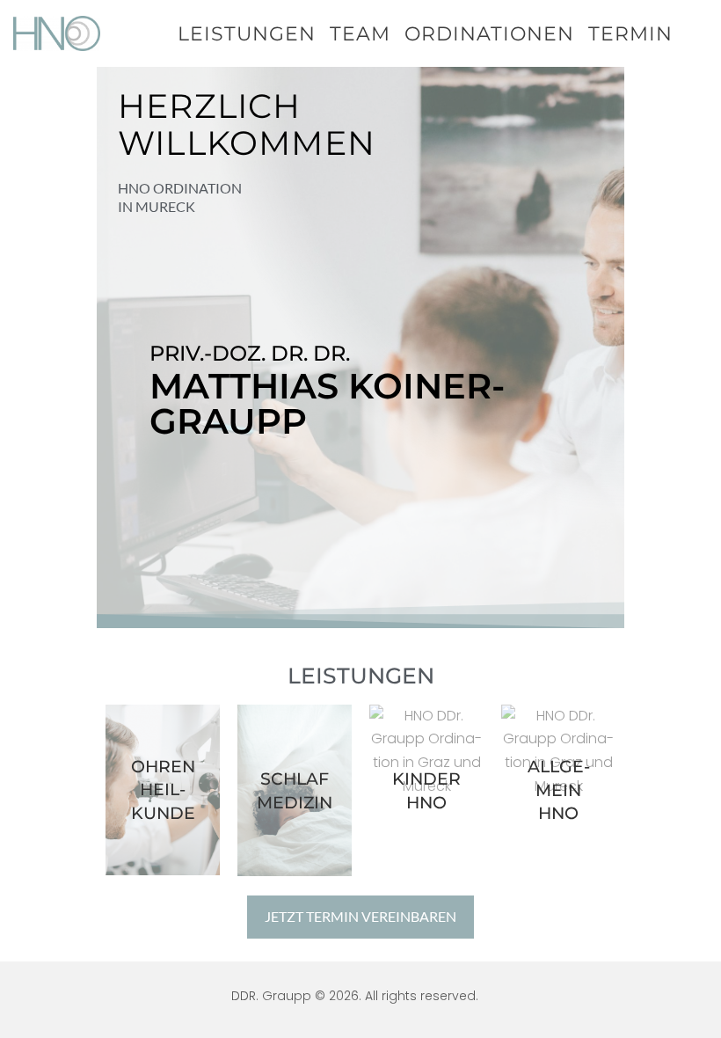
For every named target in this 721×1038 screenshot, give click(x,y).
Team (360, 34)
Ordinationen (489, 34)
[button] (360, 917)
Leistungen (247, 34)
